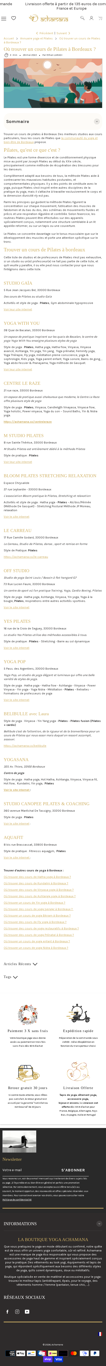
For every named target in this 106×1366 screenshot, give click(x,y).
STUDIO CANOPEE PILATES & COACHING (46, 803)
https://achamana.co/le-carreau (26, 557)
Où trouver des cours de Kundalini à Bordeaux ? (36, 883)
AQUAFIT (13, 837)
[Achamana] (48, 18)
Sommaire (17, 121)
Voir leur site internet (18, 309)
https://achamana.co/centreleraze (28, 421)
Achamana (57, 1344)
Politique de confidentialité (17, 1199)
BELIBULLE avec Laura (26, 713)
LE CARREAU (18, 530)
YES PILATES (17, 621)
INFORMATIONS (20, 1223)
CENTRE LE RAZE (22, 383)
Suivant (61, 33)
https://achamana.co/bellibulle (25, 745)
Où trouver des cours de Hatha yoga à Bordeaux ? (37, 877)
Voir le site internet (16, 516)
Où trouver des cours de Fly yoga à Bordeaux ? (35, 922)
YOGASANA (16, 759)
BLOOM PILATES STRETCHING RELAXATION (50, 475)
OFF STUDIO (16, 570)
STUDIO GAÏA (18, 283)
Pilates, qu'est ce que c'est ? (32, 150)
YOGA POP (15, 661)
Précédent (46, 33)
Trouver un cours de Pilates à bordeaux (44, 250)
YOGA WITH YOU (22, 323)
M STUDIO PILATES (24, 435)
